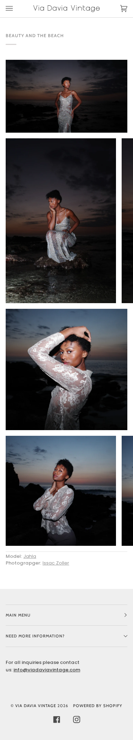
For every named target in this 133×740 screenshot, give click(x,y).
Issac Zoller (56, 563)
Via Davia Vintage (35, 705)
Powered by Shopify (97, 705)
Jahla (29, 556)
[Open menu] (16, 8)
